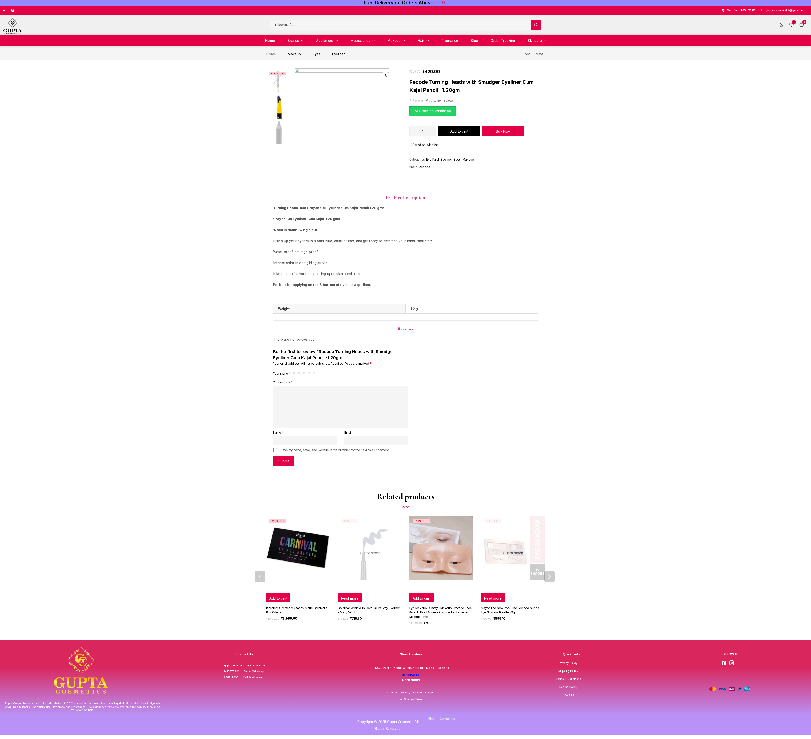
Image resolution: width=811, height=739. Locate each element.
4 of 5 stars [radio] (310, 373)
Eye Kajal (432, 159)
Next (539, 54)
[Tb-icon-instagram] (12, 10)
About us (568, 695)
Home (271, 54)
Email (349, 432)
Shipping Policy (568, 671)
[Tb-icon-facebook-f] (4, 10)
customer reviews (440, 100)
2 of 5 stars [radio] (300, 373)
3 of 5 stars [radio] (305, 373)
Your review (282, 382)
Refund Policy (568, 687)
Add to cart (459, 131)
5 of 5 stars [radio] (315, 373)
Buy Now (503, 131)
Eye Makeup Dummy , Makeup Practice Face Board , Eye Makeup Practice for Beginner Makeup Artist (440, 612)
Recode (424, 167)
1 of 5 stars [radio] (295, 373)
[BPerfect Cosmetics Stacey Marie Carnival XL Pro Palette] (298, 548)
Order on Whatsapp (435, 111)
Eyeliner (338, 54)
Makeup (294, 54)
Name (278, 432)
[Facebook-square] (723, 662)
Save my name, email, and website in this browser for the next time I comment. (335, 450)
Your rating (281, 373)
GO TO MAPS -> (410, 675)
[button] (432, 111)
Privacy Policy (568, 663)
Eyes (316, 54)
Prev (526, 54)
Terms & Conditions (568, 679)
